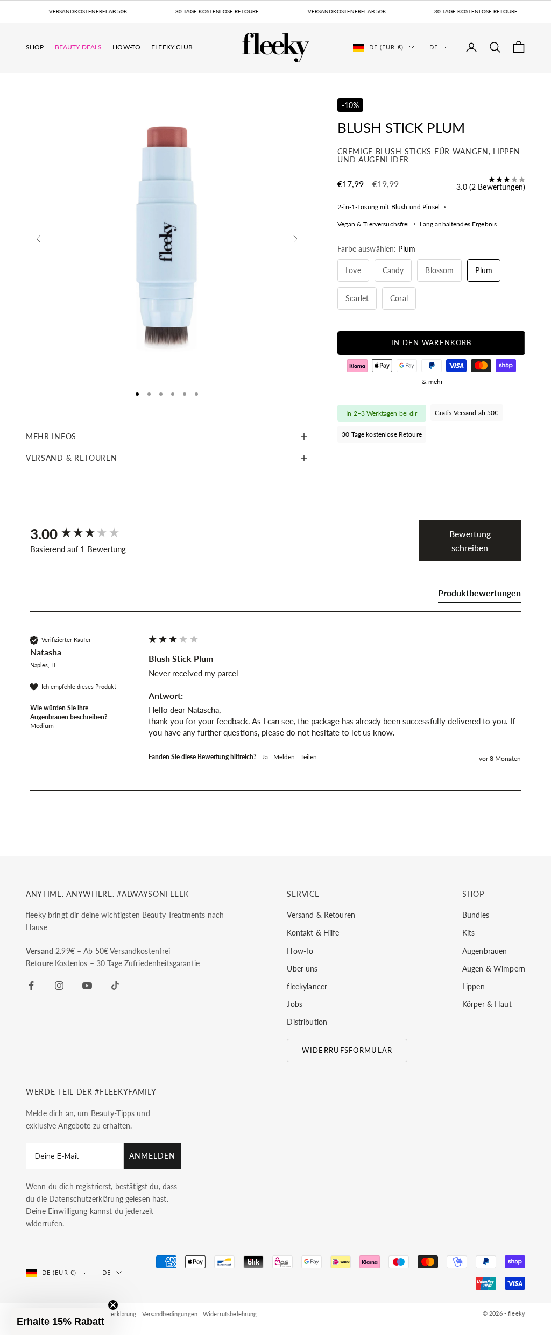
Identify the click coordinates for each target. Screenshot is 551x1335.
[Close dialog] (434, 608)
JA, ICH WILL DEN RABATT (333, 695)
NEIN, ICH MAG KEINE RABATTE (333, 729)
